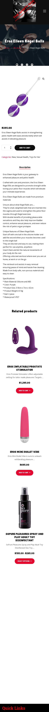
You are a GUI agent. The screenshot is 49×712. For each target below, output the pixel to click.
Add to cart (24, 148)
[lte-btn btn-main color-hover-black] (24, 390)
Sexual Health (22, 157)
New (14, 157)
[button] (43, 79)
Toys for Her (34, 157)
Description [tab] (24, 167)
